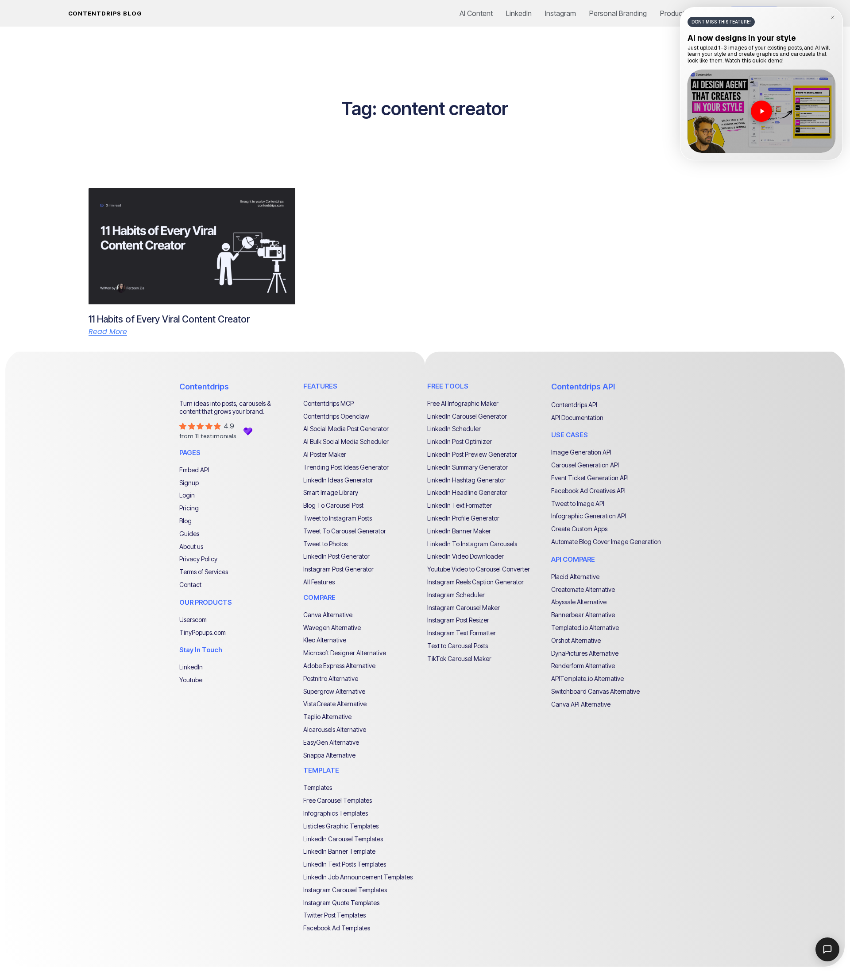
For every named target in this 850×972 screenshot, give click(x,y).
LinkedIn (519, 13)
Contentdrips (204, 386)
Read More (108, 331)
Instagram (560, 13)
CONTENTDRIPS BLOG (105, 13)
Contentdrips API (583, 386)
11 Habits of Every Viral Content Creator (169, 319)
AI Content (476, 13)
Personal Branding (618, 13)
